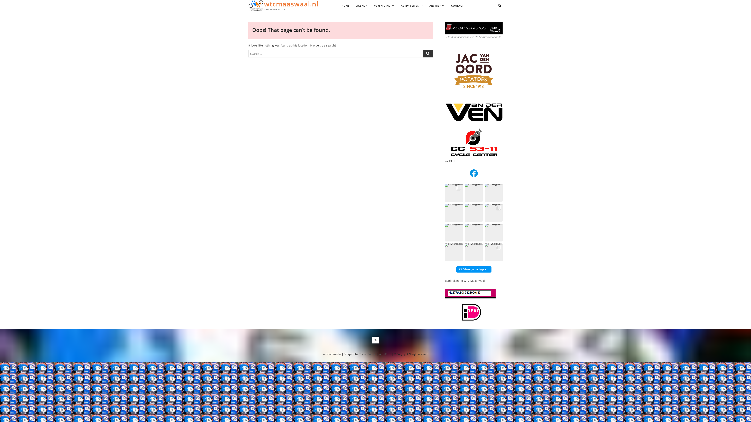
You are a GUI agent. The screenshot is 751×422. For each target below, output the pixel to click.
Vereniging (382, 5)
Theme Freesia (367, 354)
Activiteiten (410, 5)
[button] (454, 193)
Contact (457, 5)
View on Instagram (475, 269)
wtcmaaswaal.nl (291, 4)
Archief (435, 5)
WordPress (385, 354)
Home (346, 5)
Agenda (361, 5)
